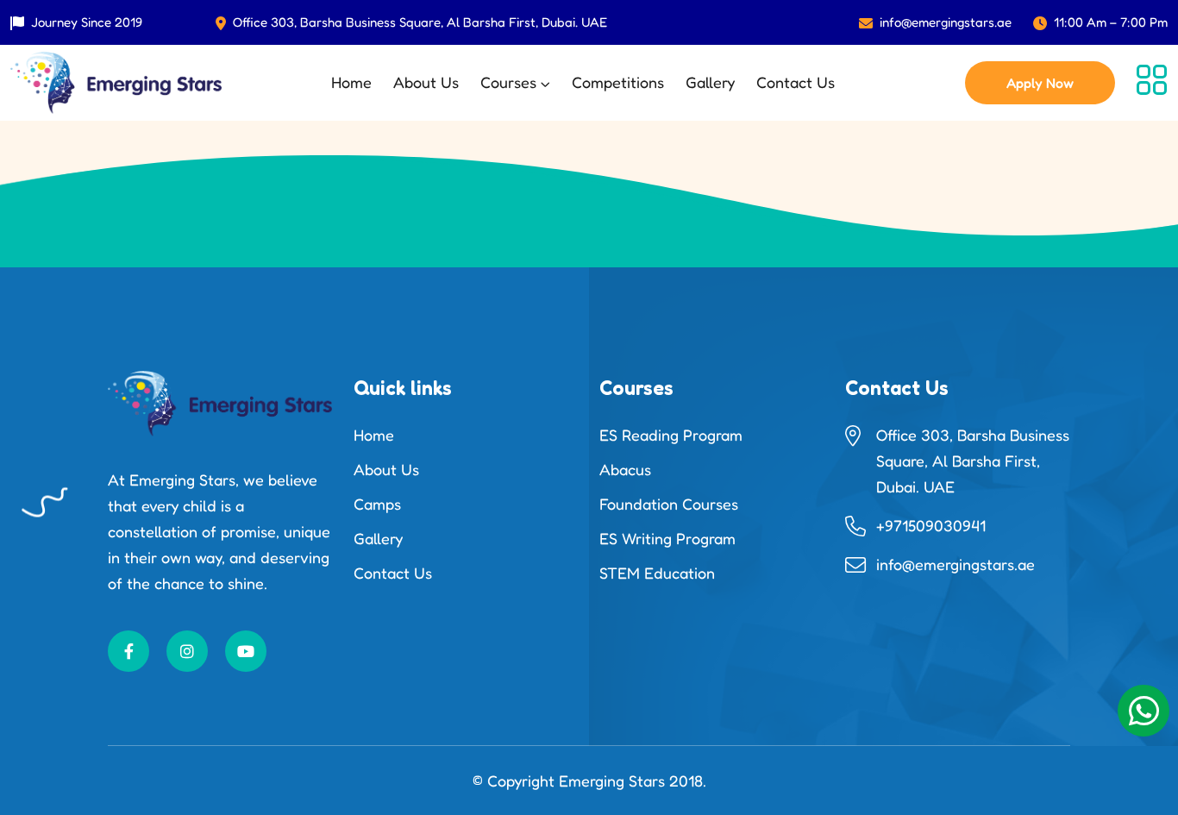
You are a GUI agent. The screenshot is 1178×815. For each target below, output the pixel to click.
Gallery (710, 81)
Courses (508, 81)
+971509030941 (931, 525)
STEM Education (657, 572)
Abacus (625, 469)
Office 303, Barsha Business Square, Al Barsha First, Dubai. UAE (420, 22)
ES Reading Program (671, 434)
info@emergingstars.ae (946, 22)
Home (351, 81)
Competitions (618, 81)
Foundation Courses (668, 503)
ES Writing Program (667, 538)
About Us (426, 81)
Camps (377, 503)
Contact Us (795, 81)
